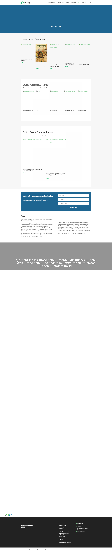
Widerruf (79, 526)
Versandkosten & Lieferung (82, 528)
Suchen (23, 527)
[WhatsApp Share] (7, 515)
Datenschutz (79, 525)
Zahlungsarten (80, 523)
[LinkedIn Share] (10, 515)
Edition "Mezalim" (62, 530)
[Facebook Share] (1, 515)
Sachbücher (61, 539)
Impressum (79, 529)
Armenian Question (62, 527)
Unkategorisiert (62, 541)
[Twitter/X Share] (4, 515)
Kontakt (82, 2)
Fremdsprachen (62, 536)
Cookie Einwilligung (81, 531)
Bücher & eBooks (51, 2)
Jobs (78, 2)
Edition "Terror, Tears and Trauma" (65, 531)
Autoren (67, 2)
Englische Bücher (62, 534)
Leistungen (60, 2)
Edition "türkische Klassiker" (64, 533)
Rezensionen (73, 2)
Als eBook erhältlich (62, 525)
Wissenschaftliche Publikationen (65, 542)
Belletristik (61, 528)
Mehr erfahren (56, 26)
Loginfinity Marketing (41, 549)
